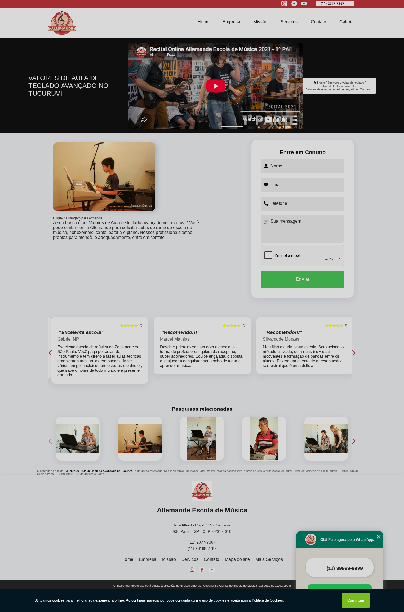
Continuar (355, 600)
